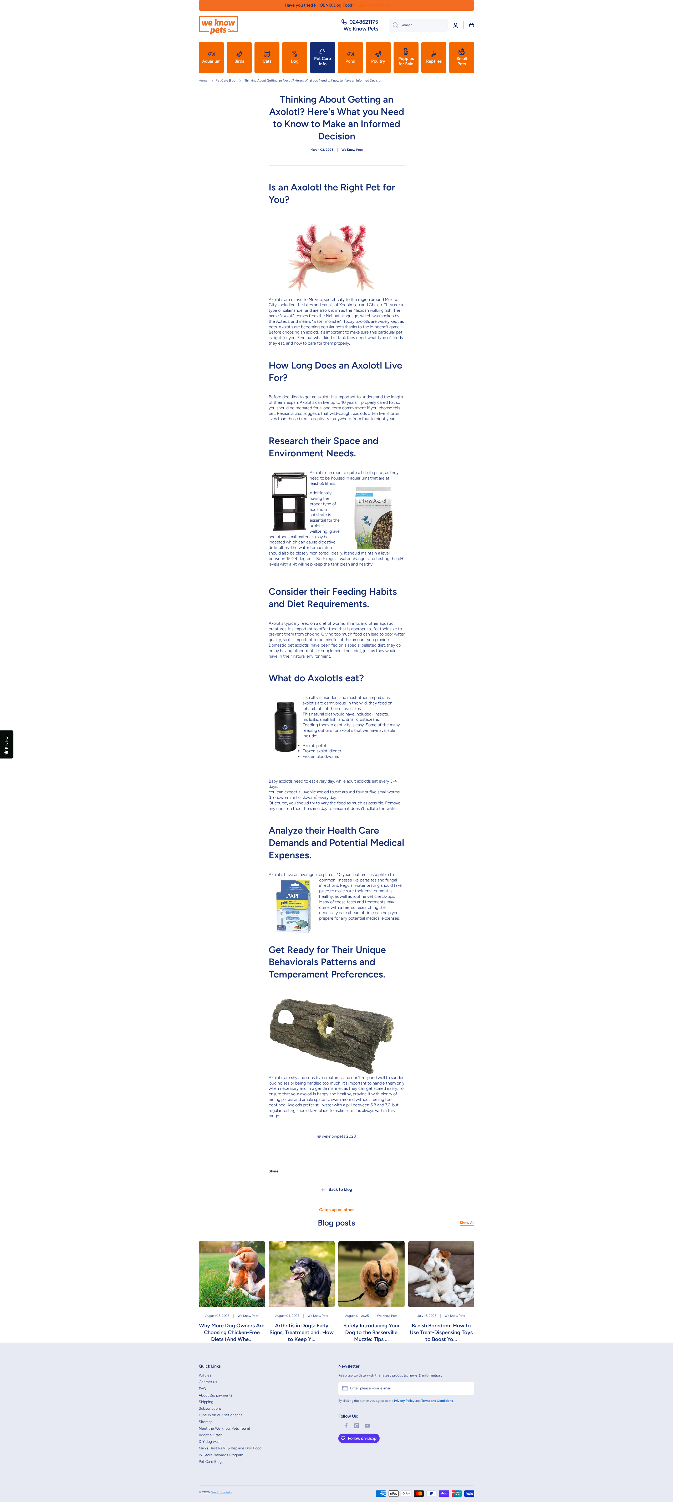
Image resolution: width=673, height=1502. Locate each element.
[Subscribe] (467, 1388)
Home (203, 80)
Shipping (206, 1402)
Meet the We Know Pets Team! (224, 1428)
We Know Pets (221, 1492)
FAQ (202, 1389)
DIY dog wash (210, 1441)
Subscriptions (210, 1408)
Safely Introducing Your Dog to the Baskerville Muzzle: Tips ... (371, 1332)
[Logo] (218, 25)
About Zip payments (215, 1395)
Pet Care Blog (225, 80)
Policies (205, 1375)
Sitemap (205, 1422)
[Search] (393, 25)
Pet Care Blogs (211, 1461)
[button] (471, 25)
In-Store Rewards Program (221, 1455)
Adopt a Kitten (210, 1435)
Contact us (208, 1382)
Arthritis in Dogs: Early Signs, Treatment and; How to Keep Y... (301, 1332)
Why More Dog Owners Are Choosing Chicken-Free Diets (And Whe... (231, 1332)
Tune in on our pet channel (221, 1415)
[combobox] (418, 25)
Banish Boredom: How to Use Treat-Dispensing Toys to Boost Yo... (441, 1332)
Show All (467, 1223)
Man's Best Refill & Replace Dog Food (230, 1448)
